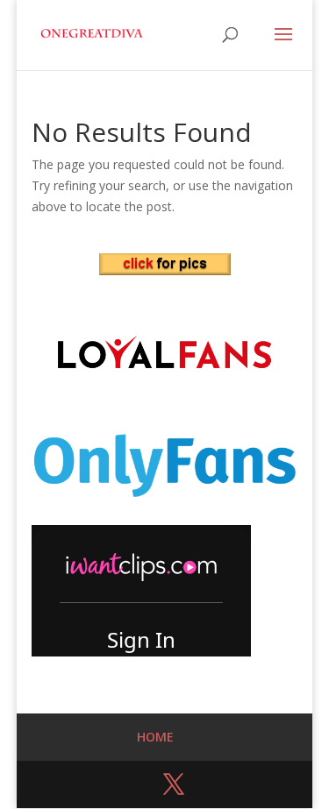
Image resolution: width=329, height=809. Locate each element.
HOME (155, 736)
